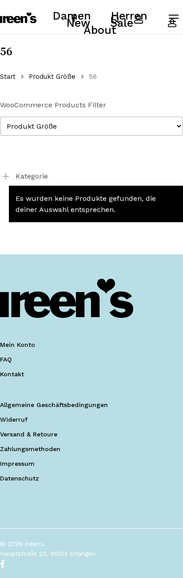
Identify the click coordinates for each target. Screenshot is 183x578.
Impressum (17, 463)
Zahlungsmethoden (30, 448)
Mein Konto (17, 344)
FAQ (6, 359)
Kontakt (12, 374)
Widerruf (14, 419)
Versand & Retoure (28, 434)
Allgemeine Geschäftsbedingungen (54, 404)
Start (8, 77)
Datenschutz (19, 478)
